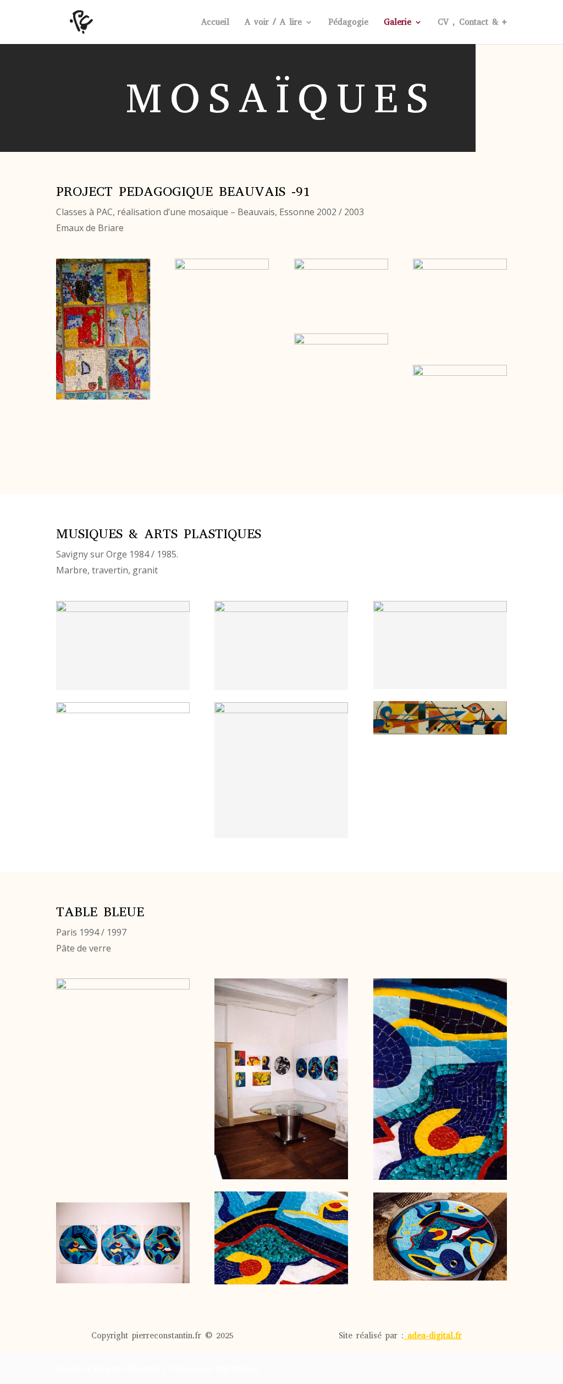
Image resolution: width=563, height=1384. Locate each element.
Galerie (397, 23)
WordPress (237, 1368)
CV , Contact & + (472, 23)
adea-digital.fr (434, 1335)
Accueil (215, 23)
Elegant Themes (126, 1368)
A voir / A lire (273, 23)
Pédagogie (348, 23)
